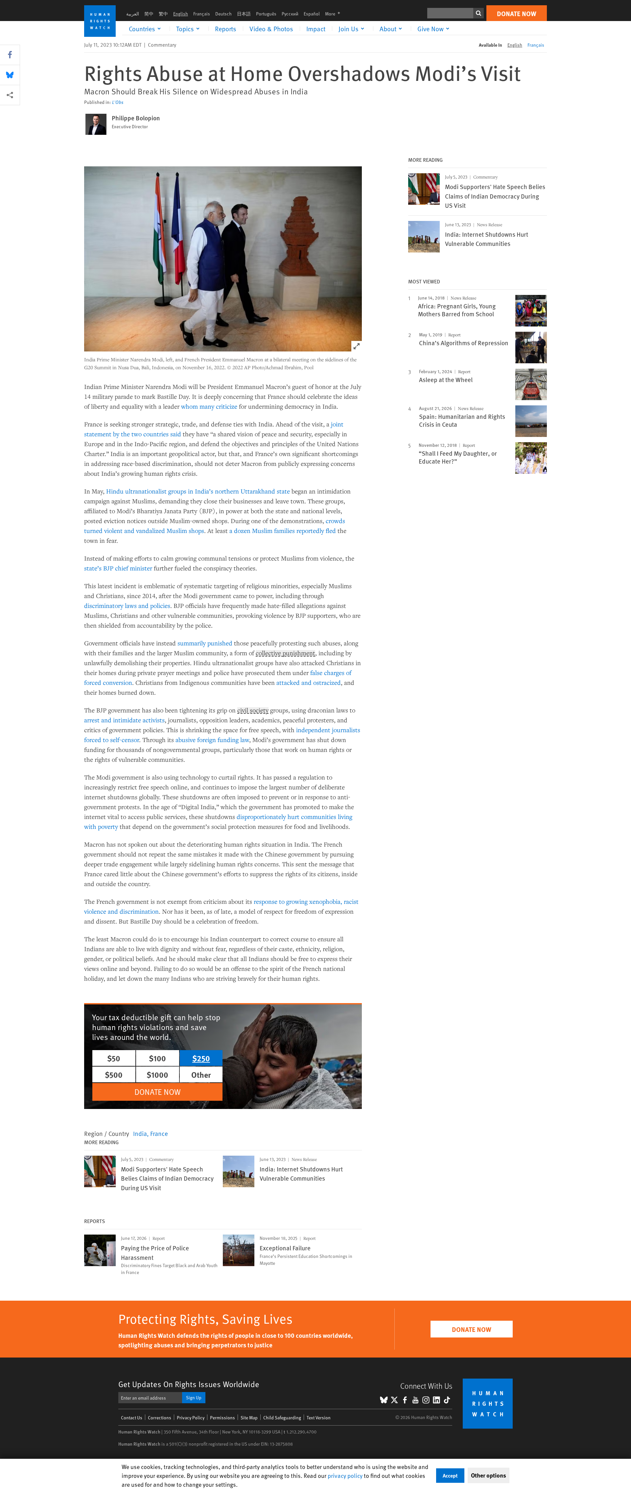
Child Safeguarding (282, 1417)
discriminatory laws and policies (127, 605)
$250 (201, 1058)
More (334, 14)
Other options (488, 1475)
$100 (157, 1058)
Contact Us (131, 1417)
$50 (113, 1058)
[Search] (478, 13)
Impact (315, 28)
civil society (253, 710)
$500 (114, 1074)
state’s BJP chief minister (119, 568)
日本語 (244, 14)
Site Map (249, 1417)
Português (266, 14)
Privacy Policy (190, 1417)
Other (201, 1074)
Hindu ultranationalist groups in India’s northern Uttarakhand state (198, 491)
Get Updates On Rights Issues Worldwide (188, 1384)
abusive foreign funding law (212, 739)
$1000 (157, 1074)
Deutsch (223, 14)
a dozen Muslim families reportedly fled (282, 530)
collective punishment (285, 653)
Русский (290, 14)
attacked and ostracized (308, 682)
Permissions (222, 1417)
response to (270, 901)
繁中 (163, 14)
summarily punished (204, 643)
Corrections (159, 1417)
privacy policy (345, 1475)
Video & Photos (271, 28)
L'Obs (118, 102)
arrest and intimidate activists (124, 720)
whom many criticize (209, 406)
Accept (450, 1475)
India (140, 1133)
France (159, 1133)
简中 (148, 14)
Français (201, 14)
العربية (132, 14)
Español (312, 14)
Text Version (319, 1417)
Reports (225, 28)
